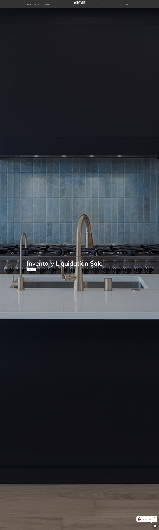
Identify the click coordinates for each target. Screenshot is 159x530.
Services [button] (48, 4)
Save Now (31, 269)
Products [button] (37, 4)
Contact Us (113, 4)
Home (29, 4)
